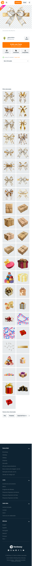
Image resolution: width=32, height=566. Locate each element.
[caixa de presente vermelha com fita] (9, 443)
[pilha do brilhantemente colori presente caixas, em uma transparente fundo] (9, 456)
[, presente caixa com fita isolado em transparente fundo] (9, 484)
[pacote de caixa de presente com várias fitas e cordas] (9, 512)
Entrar (24, 2)
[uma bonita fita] (9, 96)
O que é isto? (17, 57)
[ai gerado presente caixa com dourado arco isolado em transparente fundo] (9, 526)
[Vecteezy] (2, 2)
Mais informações (8, 60)
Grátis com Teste (16, 45)
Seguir (26, 39)
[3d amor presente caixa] (9, 429)
